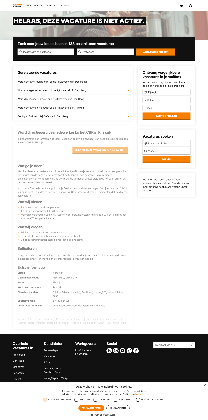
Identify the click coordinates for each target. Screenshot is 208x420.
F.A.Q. (47, 362)
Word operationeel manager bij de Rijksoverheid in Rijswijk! (51, 107)
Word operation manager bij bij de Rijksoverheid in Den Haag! (52, 81)
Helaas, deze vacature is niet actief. (100, 149)
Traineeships (51, 350)
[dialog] (104, 401)
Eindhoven (18, 366)
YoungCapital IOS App (56, 378)
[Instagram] (116, 350)
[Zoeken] (190, 5)
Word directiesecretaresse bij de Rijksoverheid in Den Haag (51, 98)
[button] (104, 414)
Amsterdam (19, 354)
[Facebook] (136, 350)
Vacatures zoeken (156, 52)
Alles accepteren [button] (91, 408)
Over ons (52, 5)
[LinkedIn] (109, 350)
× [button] (204, 385)
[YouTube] (123, 350)
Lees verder (140, 394)
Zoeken (167, 159)
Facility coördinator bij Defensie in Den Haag (43, 116)
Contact (65, 5)
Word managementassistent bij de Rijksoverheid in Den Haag (52, 90)
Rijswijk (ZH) (25, 319)
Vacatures (49, 356)
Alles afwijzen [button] (118, 408)
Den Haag (18, 360)
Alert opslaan (166, 116)
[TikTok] (130, 350)
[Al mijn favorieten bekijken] (181, 5)
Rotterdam (19, 372)
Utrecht (17, 378)
